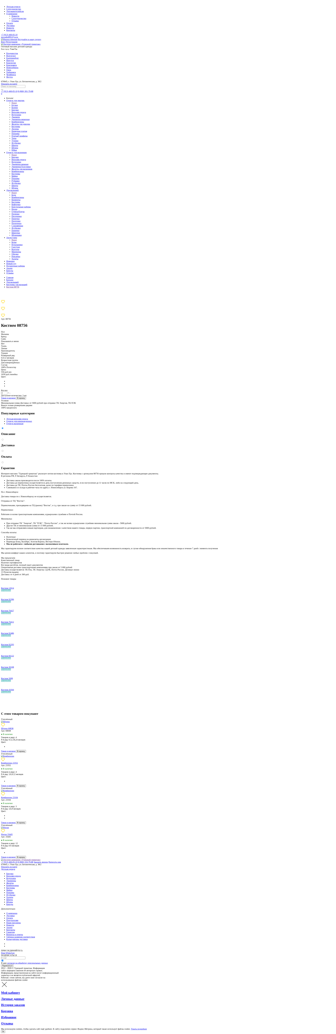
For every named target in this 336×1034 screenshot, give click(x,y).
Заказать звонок (41, 862)
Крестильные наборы (21, 207)
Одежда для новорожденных (19, 421)
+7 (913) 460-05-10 (9, 35)
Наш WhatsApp (8, 953)
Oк (3, 1032)
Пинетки (16, 219)
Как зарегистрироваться (17, 944)
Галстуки (16, 247)
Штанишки (17, 235)
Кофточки (16, 204)
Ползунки (16, 221)
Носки (14, 209)
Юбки (14, 150)
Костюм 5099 (7, 678)
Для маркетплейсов (15, 11)
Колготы (15, 249)
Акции (9, 268)
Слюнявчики (17, 226)
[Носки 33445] (5, 827)
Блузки (15, 105)
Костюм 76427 (7, 611)
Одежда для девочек (15, 100)
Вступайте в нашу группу (29, 39)
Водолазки (16, 115)
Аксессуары (11, 237)
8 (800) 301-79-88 (25, 91)
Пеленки (15, 214)
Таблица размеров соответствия (20, 937)
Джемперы (11, 881)
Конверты (16, 200)
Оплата (9, 23)
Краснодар (11, 63)
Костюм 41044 (7, 690)
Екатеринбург (12, 58)
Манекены (16, 252)
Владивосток (12, 53)
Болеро (15, 107)
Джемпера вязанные (21, 119)
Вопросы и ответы (14, 934)
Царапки (15, 230)
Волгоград (11, 56)
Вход (3, 42)
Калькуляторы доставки (17, 939)
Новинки (10, 261)
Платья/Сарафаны (20, 136)
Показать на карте (9, 84)
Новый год (11, 263)
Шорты (15, 145)
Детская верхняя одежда (17, 419)
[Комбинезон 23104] (7, 791)
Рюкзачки (16, 256)
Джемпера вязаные (20, 164)
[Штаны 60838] (5, 721)
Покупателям (12, 920)
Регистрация (11, 42)
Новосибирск (12, 67)
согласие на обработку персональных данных (27, 963)
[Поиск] (2, 89)
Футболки (16, 143)
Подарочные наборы (15, 266)
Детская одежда (13, 7)
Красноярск (11, 65)
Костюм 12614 (7, 588)
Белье (14, 242)
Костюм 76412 (7, 622)
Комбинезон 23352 (9, 763)
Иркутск (10, 60)
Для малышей (12, 190)
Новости (15, 16)
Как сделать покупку (15, 946)
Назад (14, 103)
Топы (14, 138)
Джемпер (16, 117)
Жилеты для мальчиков (22, 169)
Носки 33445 (7, 834)
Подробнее (6, 590)
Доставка (10, 25)
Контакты (10, 30)
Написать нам (54, 862)
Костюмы (16, 126)
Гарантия (10, 932)
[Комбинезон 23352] (7, 756)
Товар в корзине (8, 398)
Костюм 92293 (7, 644)
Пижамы (15, 133)
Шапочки (16, 233)
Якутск (9, 77)
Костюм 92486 (7, 633)
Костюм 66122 (7, 656)
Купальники (17, 245)
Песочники (17, 216)
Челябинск (11, 75)
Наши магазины (13, 923)
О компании (11, 14)
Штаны (15, 148)
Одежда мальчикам (14, 423)
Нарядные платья (19, 131)
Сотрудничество (13, 9)
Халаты (15, 259)
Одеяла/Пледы (18, 211)
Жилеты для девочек (21, 124)
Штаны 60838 (7, 728)
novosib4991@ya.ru (9, 37)
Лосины (15, 129)
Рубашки (16, 181)
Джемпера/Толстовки (21, 167)
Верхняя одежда (19, 112)
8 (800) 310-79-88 (25, 862)
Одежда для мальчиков (16, 152)
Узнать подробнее (139, 1029)
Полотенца (16, 223)
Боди (14, 195)
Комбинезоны (18, 122)
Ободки (15, 254)
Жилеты (10, 883)
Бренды (9, 271)
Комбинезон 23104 (9, 797)
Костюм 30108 (7, 667)
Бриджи (15, 110)
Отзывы (15, 21)
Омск (8, 70)
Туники (15, 141)
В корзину (21, 398)
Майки (15, 176)
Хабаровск (11, 72)
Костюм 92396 (7, 599)
